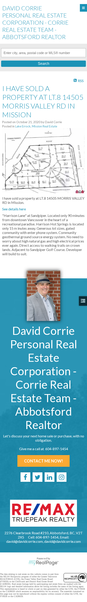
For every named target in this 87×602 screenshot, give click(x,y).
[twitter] (37, 477)
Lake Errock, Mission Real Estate (36, 126)
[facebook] (25, 477)
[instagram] (61, 477)
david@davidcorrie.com (62, 541)
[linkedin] (49, 477)
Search (43, 63)
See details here (14, 209)
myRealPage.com (44, 563)
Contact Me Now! (43, 460)
